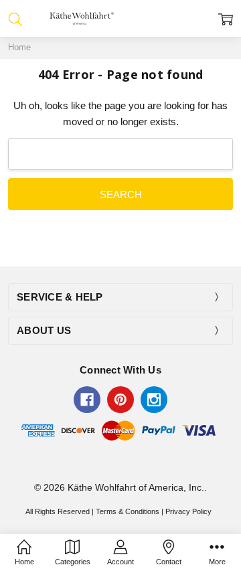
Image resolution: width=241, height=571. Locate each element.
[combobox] (120, 154)
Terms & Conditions (127, 511)
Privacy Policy (188, 511)
